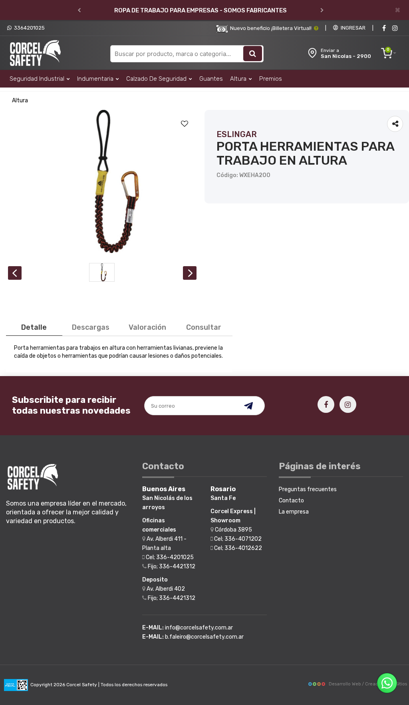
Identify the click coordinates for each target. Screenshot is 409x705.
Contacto (291, 500)
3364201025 (28, 28)
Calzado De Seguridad (157, 78)
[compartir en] (395, 124)
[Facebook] (384, 28)
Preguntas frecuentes (308, 489)
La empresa (294, 511)
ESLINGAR (236, 134)
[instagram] (395, 28)
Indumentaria (96, 78)
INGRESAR (351, 28)
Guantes (211, 78)
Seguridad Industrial (38, 78)
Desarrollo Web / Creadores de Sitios (368, 684)
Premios (270, 78)
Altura (239, 78)
